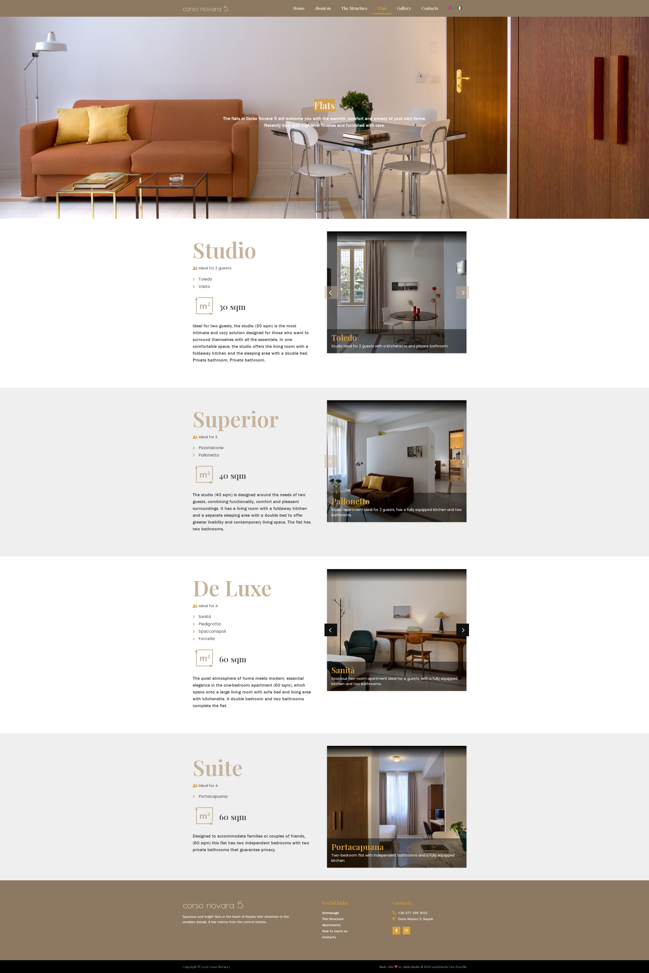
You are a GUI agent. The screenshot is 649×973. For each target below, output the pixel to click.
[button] (330, 292)
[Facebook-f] (396, 931)
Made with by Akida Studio (399, 967)
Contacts (429, 8)
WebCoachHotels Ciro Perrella (445, 967)
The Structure (354, 8)
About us (323, 8)
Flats (382, 8)
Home (299, 8)
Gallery (404, 8)
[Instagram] (406, 931)
